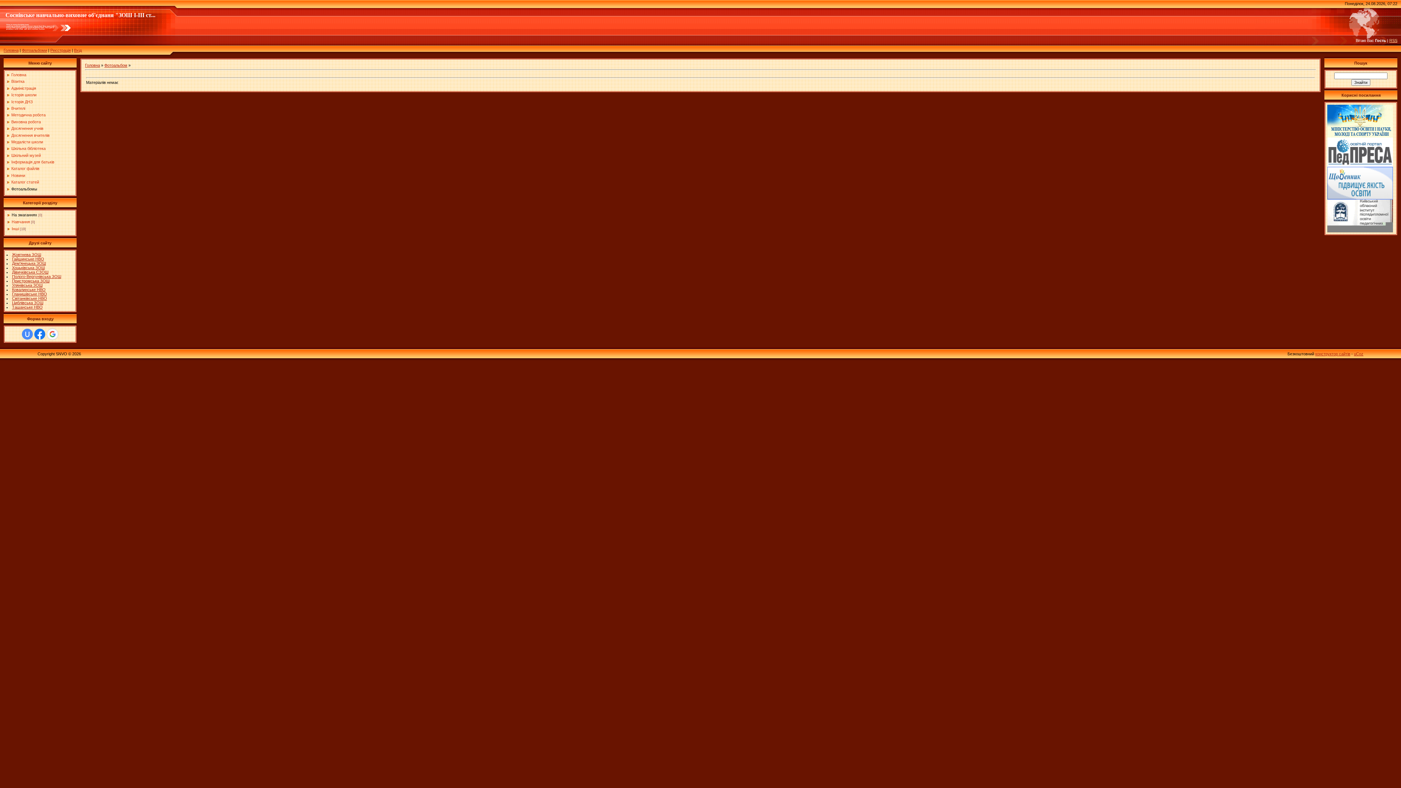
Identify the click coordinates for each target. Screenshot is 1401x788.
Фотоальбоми (34, 50)
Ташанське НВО (27, 307)
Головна (11, 50)
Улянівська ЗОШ (27, 285)
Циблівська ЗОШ (27, 303)
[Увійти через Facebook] (39, 334)
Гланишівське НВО (29, 294)
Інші (15, 229)
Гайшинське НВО (28, 259)
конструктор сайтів (1332, 354)
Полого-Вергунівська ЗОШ (36, 276)
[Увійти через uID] (27, 334)
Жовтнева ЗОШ (26, 254)
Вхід (78, 50)
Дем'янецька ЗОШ (29, 263)
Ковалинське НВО (29, 289)
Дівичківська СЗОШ (30, 272)
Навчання (21, 222)
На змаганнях (24, 215)
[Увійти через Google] (52, 334)
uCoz (1358, 354)
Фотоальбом (115, 65)
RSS (1393, 40)
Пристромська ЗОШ (31, 281)
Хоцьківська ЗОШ (28, 268)
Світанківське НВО (29, 298)
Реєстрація (60, 50)
